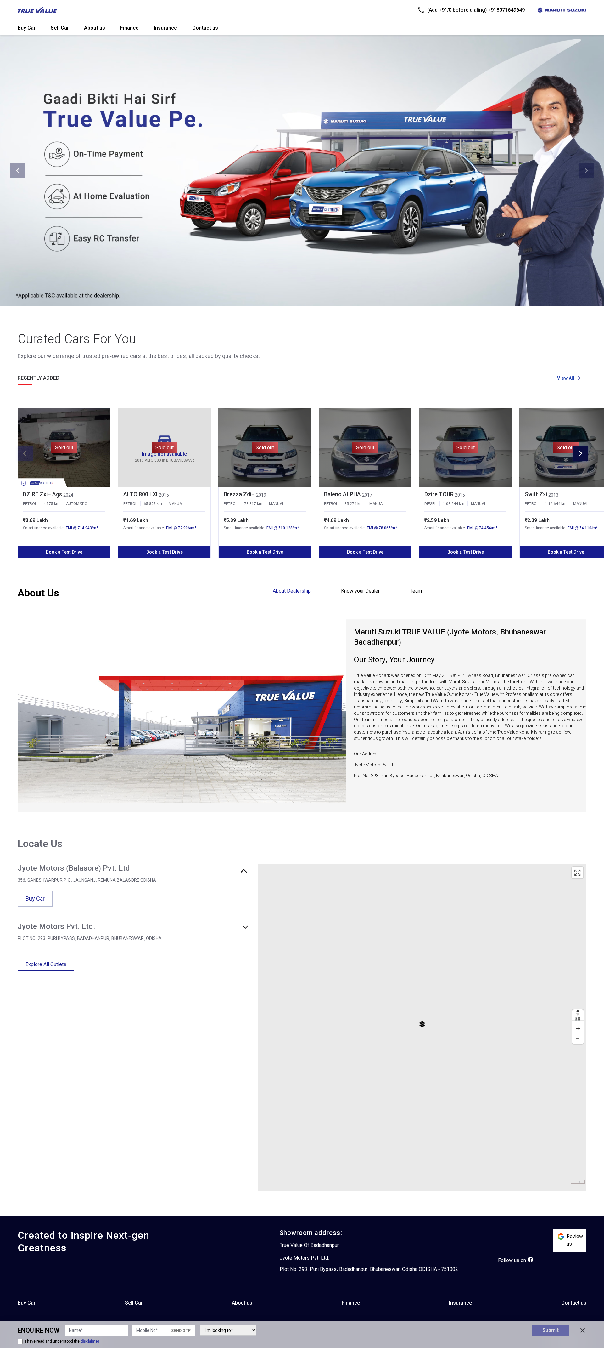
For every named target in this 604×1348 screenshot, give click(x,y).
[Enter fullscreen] (577, 872)
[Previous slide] (17, 170)
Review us (575, 1240)
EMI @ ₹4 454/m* (482, 528)
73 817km (253, 504)
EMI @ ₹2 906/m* (181, 528)
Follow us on (512, 1260)
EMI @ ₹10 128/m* (282, 528)
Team (416, 591)
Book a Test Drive (64, 552)
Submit (550, 1330)
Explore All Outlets (45, 964)
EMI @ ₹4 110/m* (583, 528)
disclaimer (90, 1341)
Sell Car (60, 28)
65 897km (153, 504)
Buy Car (27, 28)
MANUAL (176, 504)
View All (565, 378)
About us (94, 28)
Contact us (205, 28)
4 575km (51, 504)
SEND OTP (181, 1330)
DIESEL (430, 504)
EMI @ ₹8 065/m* (382, 528)
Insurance (165, 28)
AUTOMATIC (76, 504)
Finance (129, 28)
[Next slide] (586, 170)
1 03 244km (453, 504)
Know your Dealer (360, 591)
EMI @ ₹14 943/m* (82, 528)
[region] (422, 1027)
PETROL (30, 504)
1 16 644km (556, 504)
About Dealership (292, 591)
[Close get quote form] (582, 1330)
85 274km (353, 504)
